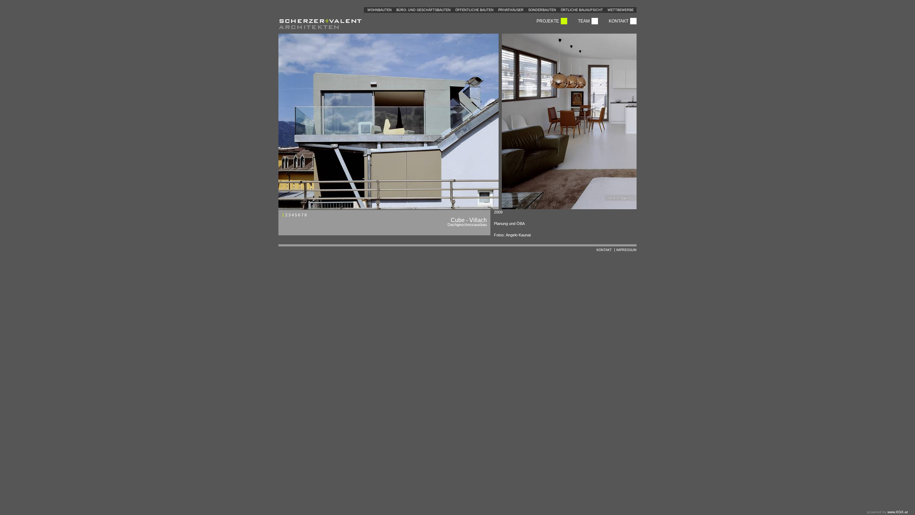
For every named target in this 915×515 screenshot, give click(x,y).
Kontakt (618, 21)
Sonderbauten (542, 10)
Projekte (547, 21)
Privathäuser (511, 10)
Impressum (626, 250)
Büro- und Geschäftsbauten (423, 10)
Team (584, 21)
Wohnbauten (379, 10)
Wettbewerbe (621, 10)
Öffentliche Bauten (474, 10)
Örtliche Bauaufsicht (582, 10)
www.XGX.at (897, 512)
